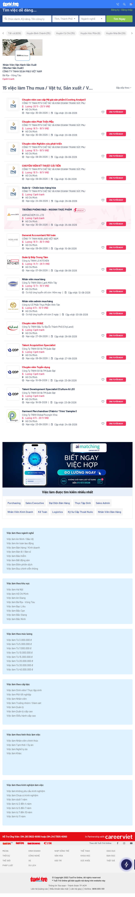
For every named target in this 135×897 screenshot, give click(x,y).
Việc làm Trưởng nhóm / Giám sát (24, 702)
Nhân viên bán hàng (109, 511)
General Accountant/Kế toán (39, 235)
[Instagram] (124, 843)
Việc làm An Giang (16, 597)
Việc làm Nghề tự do (17, 749)
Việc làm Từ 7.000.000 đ (19, 648)
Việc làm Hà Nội (15, 589)
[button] (124, 3)
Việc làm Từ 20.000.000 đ (20, 660)
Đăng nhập (127, 9)
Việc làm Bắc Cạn (16, 610)
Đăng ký (115, 9)
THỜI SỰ (6, 855)
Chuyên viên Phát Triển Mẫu (38, 121)
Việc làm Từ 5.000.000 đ (19, 643)
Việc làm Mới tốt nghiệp (19, 694)
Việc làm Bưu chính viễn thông (22, 568)
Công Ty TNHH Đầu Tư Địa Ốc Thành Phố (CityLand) (47, 326)
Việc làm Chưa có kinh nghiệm (22, 795)
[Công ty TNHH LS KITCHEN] (13, 262)
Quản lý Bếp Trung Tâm (35, 257)
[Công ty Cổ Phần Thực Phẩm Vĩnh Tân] (13, 306)
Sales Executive (35, 502)
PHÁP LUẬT (7, 865)
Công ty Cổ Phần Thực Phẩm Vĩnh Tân (41, 304)
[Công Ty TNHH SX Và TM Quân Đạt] (13, 350)
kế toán (42, 511)
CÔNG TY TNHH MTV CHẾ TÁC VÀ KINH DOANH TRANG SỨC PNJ (53, 103)
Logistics (57, 511)
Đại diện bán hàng (59, 502)
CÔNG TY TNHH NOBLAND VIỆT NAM (40, 238)
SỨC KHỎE (85, 860)
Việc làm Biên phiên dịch (19, 564)
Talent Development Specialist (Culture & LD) (48, 389)
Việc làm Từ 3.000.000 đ (19, 639)
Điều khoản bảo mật (59, 888)
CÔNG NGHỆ (34, 855)
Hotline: (94, 888)
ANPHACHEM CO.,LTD (33, 215)
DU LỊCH (32, 865)
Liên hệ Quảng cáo (39, 888)
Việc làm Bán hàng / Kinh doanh (23, 547)
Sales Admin (103, 502)
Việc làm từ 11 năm (16, 816)
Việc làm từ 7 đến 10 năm (19, 812)
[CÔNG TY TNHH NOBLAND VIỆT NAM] (13, 240)
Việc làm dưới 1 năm (17, 799)
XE (29, 860)
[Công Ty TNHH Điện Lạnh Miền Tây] (13, 284)
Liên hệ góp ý (76, 888)
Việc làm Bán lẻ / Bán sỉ (19, 551)
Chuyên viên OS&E (32, 323)
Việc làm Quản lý (15, 707)
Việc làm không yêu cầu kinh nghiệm (26, 791)
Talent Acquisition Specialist (38, 345)
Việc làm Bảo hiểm (16, 555)
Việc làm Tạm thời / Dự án (20, 744)
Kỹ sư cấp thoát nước (80, 511)
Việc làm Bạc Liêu (16, 606)
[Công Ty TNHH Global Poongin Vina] (13, 416)
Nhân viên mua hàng (33, 279)
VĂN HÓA (58, 855)
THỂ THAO (85, 851)
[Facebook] (117, 843)
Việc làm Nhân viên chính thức (22, 740)
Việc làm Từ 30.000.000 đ (20, 665)
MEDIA (5, 851)
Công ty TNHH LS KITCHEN (35, 260)
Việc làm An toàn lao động (20, 543)
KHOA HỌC (85, 855)
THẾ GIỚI (6, 860)
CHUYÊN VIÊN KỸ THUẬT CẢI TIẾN (41, 165)
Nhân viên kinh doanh (20, 511)
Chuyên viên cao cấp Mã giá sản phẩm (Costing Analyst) (54, 99)
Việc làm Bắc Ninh (16, 618)
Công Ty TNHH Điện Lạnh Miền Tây (39, 282)
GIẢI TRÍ (58, 860)
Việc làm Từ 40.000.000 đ (20, 669)
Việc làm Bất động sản (18, 560)
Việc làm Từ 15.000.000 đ (19, 656)
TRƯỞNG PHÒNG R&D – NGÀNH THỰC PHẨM (47, 209)
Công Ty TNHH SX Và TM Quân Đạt (38, 348)
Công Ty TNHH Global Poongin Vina (39, 414)
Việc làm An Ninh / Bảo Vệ (20, 538)
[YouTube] (131, 843)
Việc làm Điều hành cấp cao (21, 715)
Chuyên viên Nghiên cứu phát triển (42, 143)
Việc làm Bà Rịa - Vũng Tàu (21, 602)
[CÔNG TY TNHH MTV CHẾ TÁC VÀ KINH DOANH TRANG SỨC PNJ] (13, 104)
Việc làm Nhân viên (17, 698)
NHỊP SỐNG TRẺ (61, 851)
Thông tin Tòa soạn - (58, 885)
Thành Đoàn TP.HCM (77, 885)
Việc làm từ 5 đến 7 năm (19, 807)
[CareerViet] (119, 836)
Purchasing (14, 502)
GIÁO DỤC (111, 851)
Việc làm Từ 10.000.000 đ (19, 652)
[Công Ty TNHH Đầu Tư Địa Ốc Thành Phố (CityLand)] (13, 328)
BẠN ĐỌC (111, 855)
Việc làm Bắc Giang (17, 614)
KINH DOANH (34, 851)
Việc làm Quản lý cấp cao (20, 711)
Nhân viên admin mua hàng (37, 301)
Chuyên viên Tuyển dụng (36, 367)
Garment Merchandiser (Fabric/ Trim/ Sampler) (49, 411)
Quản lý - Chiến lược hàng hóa (39, 187)
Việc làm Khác (14, 753)
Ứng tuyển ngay (116, 112)
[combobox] (27, 18)
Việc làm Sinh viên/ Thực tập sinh (24, 690)
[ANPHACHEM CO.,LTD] (13, 214)
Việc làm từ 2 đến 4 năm (19, 803)
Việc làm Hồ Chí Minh (17, 593)
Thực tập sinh (83, 502)
